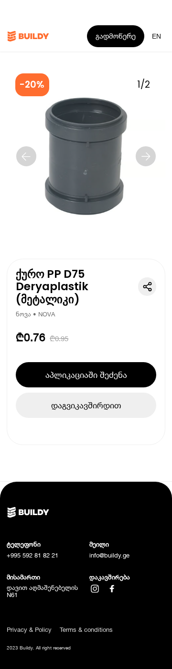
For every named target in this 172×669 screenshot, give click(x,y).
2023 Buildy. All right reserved (39, 647)
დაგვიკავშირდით (86, 405)
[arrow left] (26, 156)
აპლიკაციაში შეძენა (86, 375)
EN (156, 36)
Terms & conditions (86, 630)
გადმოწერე (116, 35)
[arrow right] (146, 156)
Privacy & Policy (29, 630)
